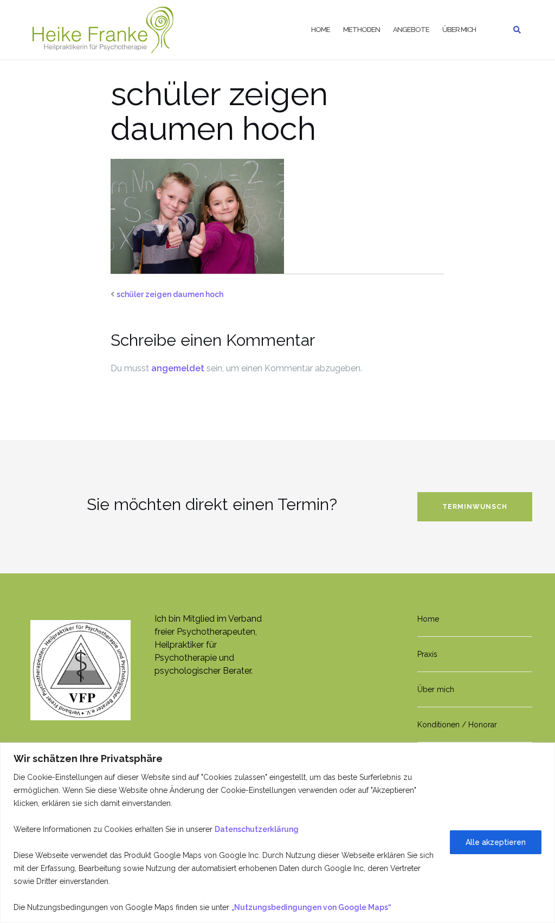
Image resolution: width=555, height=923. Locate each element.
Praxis (427, 654)
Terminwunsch (474, 507)
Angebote (411, 29)
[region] (277, 833)
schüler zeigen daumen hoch (170, 294)
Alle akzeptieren (496, 842)
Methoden (361, 29)
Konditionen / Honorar (457, 724)
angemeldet (177, 368)
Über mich (459, 29)
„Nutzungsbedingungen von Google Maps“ (311, 907)
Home (320, 29)
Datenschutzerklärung (257, 829)
